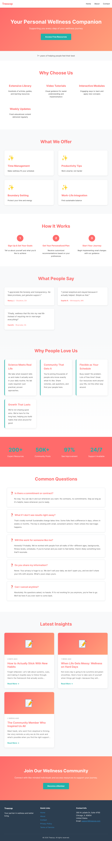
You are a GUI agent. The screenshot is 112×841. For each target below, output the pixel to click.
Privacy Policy (46, 824)
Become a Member (56, 786)
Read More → (13, 684)
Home (88, 4)
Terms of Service (47, 827)
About (97, 4)
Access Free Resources (56, 37)
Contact (106, 4)
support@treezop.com (91, 821)
